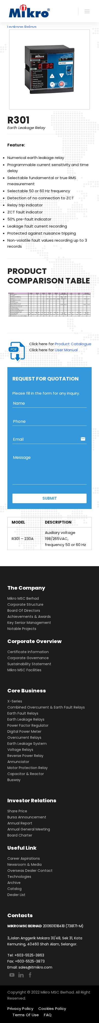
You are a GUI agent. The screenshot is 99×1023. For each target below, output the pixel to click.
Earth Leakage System (27, 743)
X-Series (14, 701)
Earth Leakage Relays (25, 719)
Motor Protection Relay (27, 767)
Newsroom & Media (24, 864)
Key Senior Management (29, 622)
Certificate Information (28, 651)
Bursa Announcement (26, 817)
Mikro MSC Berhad (23, 598)
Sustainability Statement (29, 663)
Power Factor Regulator (27, 725)
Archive (14, 882)
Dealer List (16, 894)
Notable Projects (21, 628)
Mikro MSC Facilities (24, 670)
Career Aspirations (23, 858)
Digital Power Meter (24, 731)
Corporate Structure (25, 604)
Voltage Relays (20, 749)
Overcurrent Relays (24, 737)
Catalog (14, 888)
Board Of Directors (23, 610)
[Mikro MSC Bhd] (30, 11)
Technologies (19, 876)
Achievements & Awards (29, 616)
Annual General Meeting (28, 829)
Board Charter (19, 835)
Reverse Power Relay (25, 755)
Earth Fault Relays (22, 713)
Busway (14, 779)
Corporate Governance (28, 657)
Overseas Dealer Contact (30, 870)
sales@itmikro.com (35, 967)
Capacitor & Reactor (25, 773)
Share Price (17, 811)
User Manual (66, 350)
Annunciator (18, 761)
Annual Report (19, 823)
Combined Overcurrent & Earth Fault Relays (46, 707)
